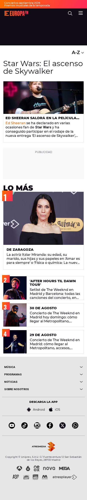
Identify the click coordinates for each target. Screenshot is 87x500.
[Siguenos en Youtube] (12, 427)
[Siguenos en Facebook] (50, 427)
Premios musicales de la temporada (27, 5)
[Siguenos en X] (62, 427)
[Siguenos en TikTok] (24, 427)
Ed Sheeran (15, 123)
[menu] (81, 12)
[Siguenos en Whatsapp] (75, 427)
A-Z (76, 52)
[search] (70, 13)
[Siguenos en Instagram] (37, 427)
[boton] (63, 367)
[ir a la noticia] (43, 97)
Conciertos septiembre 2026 (22, 2)
